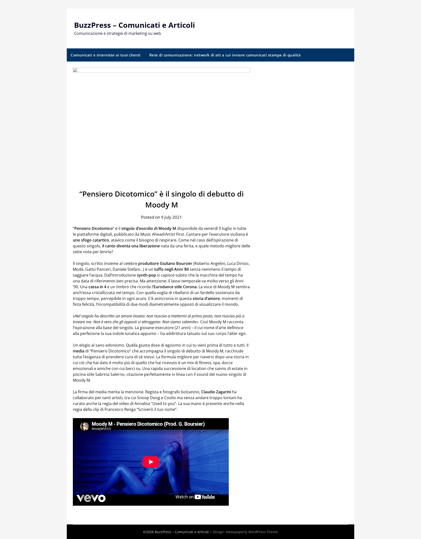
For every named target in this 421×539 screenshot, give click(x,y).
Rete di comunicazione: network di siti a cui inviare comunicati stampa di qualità (225, 55)
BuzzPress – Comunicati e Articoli (134, 25)
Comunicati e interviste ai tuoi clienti (106, 55)
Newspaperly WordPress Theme (252, 532)
